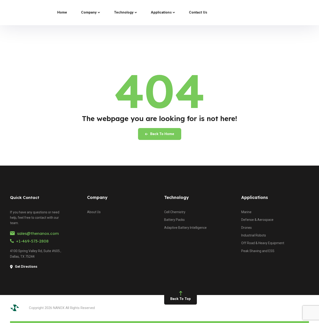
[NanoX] (25, 12)
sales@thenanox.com (38, 233)
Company (97, 197)
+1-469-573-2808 (32, 241)
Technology (176, 197)
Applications (254, 197)
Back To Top (180, 299)
